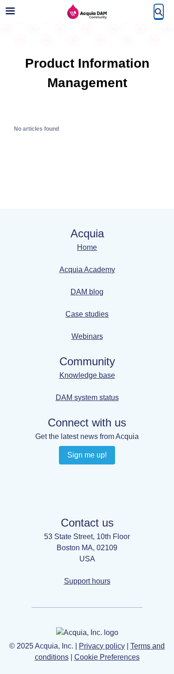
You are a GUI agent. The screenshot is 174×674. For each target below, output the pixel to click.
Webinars (87, 336)
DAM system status (87, 397)
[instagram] (78, 493)
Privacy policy (102, 646)
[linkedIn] (78, 476)
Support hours (87, 581)
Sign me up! (87, 455)
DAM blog (87, 292)
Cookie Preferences (107, 657)
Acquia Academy (87, 269)
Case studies (87, 314)
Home (87, 247)
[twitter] (96, 493)
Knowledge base (87, 375)
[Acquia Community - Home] (87, 11)
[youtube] (96, 476)
